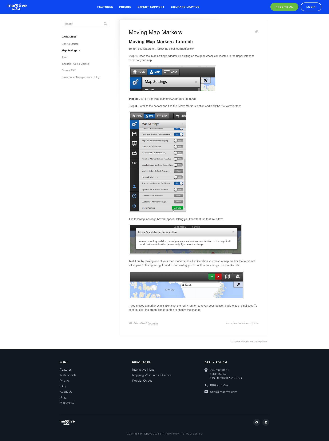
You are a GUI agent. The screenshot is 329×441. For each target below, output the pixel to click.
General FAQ (69, 70)
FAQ (63, 386)
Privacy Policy (170, 433)
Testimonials (68, 375)
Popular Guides (142, 380)
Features (105, 6)
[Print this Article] (256, 32)
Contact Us (153, 323)
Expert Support (151, 6)
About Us (66, 391)
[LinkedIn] (265, 422)
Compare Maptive (185, 6)
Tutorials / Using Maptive (75, 63)
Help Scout (262, 341)
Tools (65, 57)
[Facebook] (256, 422)
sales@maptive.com (223, 392)
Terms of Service (192, 433)
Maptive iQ (67, 402)
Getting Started (70, 43)
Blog (63, 397)
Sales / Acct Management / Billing (80, 77)
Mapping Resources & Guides (151, 375)
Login (311, 6)
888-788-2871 (220, 385)
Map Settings (70, 50)
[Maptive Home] (17, 6)
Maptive (236, 341)
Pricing (125, 6)
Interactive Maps (143, 369)
